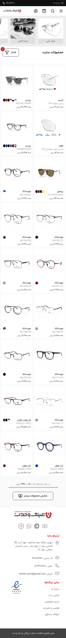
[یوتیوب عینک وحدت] (45, 526)
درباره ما (56, 3)
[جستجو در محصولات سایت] (52, 10)
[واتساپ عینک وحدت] (29, 526)
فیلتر (13, 52)
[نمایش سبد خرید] (44, 10)
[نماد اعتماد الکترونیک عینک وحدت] (16, 594)
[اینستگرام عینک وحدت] (21, 526)
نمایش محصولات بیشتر (35, 495)
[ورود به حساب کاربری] (35, 10)
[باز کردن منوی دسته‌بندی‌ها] (61, 10)
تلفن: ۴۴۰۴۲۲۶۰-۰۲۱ (43, 566)
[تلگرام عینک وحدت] (36, 526)
